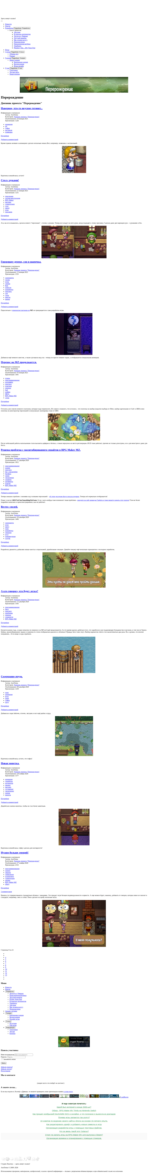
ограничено (9, 876)
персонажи (9, 196)
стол (6, 206)
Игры (7, 50)
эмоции (8, 872)
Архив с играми (11, 1011)
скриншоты (9, 278)
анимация (8, 124)
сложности (9, 617)
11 (6, 971)
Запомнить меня (9, 1059)
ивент (7, 208)
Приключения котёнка (22, 44)
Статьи (7, 52)
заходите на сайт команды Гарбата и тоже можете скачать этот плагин (103, 500)
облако (7, 880)
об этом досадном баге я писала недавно (64, 496)
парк (7, 529)
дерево (7, 284)
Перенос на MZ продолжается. (19, 362)
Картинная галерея (21, 62)
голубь (7, 538)
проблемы (9, 613)
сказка (7, 280)
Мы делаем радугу (21, 40)
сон (6, 293)
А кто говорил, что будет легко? (19, 591)
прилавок (8, 212)
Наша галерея (15, 60)
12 (6, 973)
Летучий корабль (20, 38)
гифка (7, 128)
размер (7, 468)
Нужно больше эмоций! (14, 852)
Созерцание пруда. (12, 676)
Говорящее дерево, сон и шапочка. (21, 261)
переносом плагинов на (21, 310)
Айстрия (17, 32)
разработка (9, 289)
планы (7, 378)
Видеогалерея (19, 64)
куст (6, 534)
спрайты (8, 480)
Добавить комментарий (9, 139)
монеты (8, 795)
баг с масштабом (11, 472)
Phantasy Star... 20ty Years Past (24, 48)
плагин (8, 483)
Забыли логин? (6, 1069)
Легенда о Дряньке (21, 36)
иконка (7, 785)
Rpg (6, 286)
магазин (8, 202)
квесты (7, 297)
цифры (7, 392)
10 (6, 969)
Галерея (8, 58)
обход (7, 884)
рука (7, 210)
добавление (9, 874)
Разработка (9, 28)
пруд (7, 702)
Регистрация (5, 1071)
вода (7, 696)
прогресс (8, 291)
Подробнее (5, 136)
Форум (7, 26)
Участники (14, 70)
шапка (7, 299)
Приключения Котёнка (18, 995)
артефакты (9, 481)
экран (7, 476)
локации (8, 533)
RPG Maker (9, 200)
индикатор (9, 783)
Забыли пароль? (7, 1067)
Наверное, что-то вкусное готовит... (22, 108)
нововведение (10, 536)
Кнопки (12, 1033)
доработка (9, 781)
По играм (13, 1023)
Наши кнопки (15, 74)
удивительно (10, 204)
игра (7, 525)
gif (6, 126)
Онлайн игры (15, 1019)
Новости (8, 24)
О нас (7, 68)
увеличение (9, 478)
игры (7, 282)
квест (7, 527)
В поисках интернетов (22, 34)
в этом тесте (68, 1092)
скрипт (7, 871)
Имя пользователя (7, 1055)
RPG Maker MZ (11, 396)
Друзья (12, 1031)
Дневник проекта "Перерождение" (27, 117)
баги (7, 609)
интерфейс (9, 382)
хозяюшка (8, 132)
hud (6, 390)
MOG (7, 394)
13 (6, 975)
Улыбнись (17, 46)
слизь (7, 398)
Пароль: (4, 1057)
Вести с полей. (9, 506)
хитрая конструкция (12, 198)
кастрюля (8, 130)
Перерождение (19, 42)
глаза (7, 295)
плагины (8, 386)
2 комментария (6, 892)
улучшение (9, 789)
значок (7, 793)
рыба (7, 698)
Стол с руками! (10, 180)
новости (8, 287)
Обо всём (13, 1025)
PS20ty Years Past (16, 999)
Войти (4, 1063)
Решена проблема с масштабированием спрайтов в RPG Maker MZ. (41, 449)
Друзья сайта (14, 72)
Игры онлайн (19, 66)
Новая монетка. (10, 763)
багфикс (8, 474)
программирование (12, 380)
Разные (12, 56)
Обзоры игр (14, 54)
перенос (8, 388)
